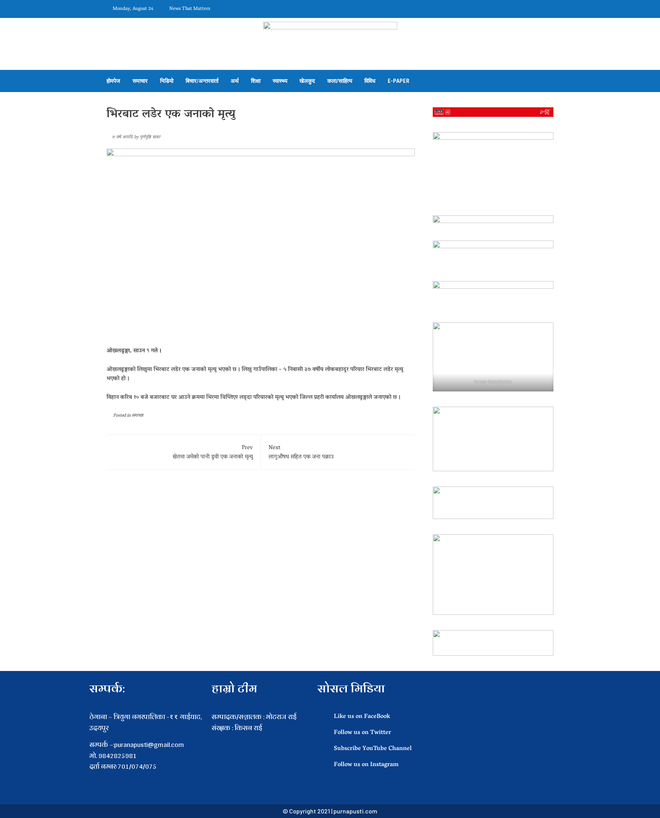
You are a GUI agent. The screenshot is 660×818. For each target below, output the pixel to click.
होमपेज (113, 81)
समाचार (140, 81)
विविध (369, 81)
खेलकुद (307, 81)
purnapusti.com (355, 811)
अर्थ (235, 81)
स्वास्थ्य (280, 81)
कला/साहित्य (339, 81)
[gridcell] (261, 739)
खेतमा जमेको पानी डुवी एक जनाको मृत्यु (213, 452)
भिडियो (166, 81)
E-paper (398, 81)
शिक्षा (255, 81)
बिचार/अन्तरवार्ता (202, 81)
